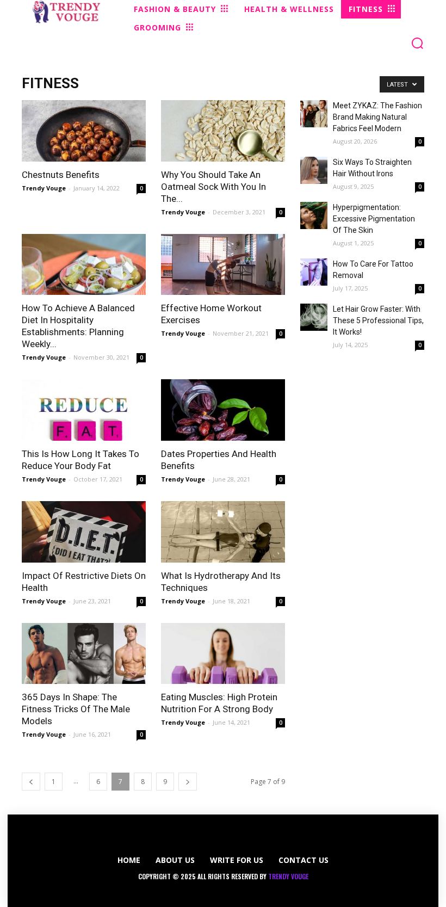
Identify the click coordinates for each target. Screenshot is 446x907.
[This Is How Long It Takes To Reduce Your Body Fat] (84, 410)
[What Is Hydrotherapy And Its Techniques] (223, 532)
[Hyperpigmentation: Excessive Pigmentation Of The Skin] (313, 215)
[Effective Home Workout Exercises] (223, 264)
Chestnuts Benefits (61, 174)
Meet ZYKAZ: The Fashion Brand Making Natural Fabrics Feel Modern (377, 117)
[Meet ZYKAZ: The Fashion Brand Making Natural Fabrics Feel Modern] (313, 113)
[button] (417, 43)
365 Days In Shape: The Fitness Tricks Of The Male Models (76, 709)
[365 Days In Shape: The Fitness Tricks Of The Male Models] (84, 653)
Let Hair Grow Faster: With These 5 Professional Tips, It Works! (378, 320)
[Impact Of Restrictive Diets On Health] (84, 532)
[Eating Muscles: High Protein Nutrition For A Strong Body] (223, 653)
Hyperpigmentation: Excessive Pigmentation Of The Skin (374, 219)
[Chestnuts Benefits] (84, 131)
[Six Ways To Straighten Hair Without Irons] (313, 170)
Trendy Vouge (44, 188)
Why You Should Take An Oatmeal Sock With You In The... (213, 186)
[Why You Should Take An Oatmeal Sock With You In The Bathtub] (223, 131)
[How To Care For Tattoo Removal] (313, 272)
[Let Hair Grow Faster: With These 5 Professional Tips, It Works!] (313, 317)
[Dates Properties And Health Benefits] (223, 410)
